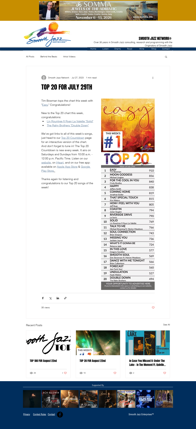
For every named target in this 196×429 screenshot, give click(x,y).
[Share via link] (65, 298)
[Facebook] (60, 415)
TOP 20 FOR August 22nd (93, 361)
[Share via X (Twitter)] (50, 298)
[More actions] (153, 77)
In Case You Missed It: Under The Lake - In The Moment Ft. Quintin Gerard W (147, 363)
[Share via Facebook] (42, 298)
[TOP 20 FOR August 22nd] (98, 342)
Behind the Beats (48, 56)
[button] (105, 49)
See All (166, 324)
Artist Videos (69, 56)
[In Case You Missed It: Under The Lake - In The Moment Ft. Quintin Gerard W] (148, 342)
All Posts (30, 56)
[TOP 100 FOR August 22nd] (48, 342)
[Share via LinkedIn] (57, 298)
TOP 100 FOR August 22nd (43, 361)
